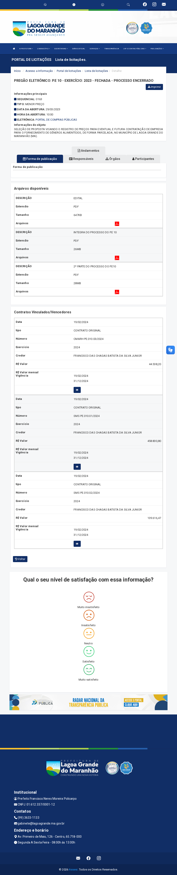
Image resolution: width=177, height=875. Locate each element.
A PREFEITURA (25, 49)
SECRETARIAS (60, 49)
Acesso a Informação (39, 71)
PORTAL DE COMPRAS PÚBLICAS (56, 119)
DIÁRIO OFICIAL (78, 49)
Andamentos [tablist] (89, 150)
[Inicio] (14, 48)
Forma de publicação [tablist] (41, 159)
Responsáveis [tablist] (83, 159)
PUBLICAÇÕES (156, 49)
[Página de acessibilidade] (102, 4)
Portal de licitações (69, 71)
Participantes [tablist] (144, 159)
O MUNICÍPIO (43, 49)
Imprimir (155, 86)
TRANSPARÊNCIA (111, 49)
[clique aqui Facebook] (88, 858)
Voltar (21, 559)
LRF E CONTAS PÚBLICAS (134, 49)
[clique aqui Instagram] (99, 858)
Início (17, 71)
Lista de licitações (96, 71)
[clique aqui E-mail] (78, 858)
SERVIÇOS (94, 49)
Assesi (73, 869)
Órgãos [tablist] (114, 159)
